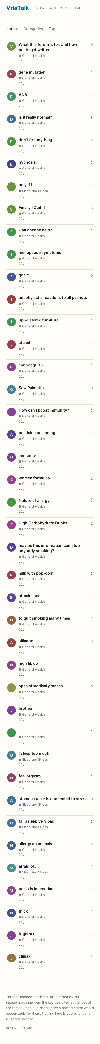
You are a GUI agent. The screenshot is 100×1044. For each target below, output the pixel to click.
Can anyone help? (35, 230)
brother (26, 708)
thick (23, 911)
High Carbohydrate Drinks (43, 522)
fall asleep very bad (36, 821)
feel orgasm (30, 775)
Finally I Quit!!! (32, 207)
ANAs (24, 94)
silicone (26, 640)
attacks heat (30, 595)
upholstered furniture (38, 320)
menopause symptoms (40, 252)
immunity (27, 455)
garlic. (24, 275)
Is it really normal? (35, 117)
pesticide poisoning (37, 432)
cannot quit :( (31, 365)
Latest (40, 8)
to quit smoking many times (44, 618)
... (20, 730)
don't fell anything (35, 139)
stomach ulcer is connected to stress (53, 798)
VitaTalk (17, 7)
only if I (25, 184)
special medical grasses (41, 685)
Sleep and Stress (35, 191)
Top (78, 8)
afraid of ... (29, 866)
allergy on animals (35, 843)
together (27, 933)
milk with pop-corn (36, 573)
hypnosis (27, 162)
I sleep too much (34, 753)
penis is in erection (36, 888)
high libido (28, 663)
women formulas (34, 477)
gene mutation (32, 72)
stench (25, 342)
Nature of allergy (34, 500)
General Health (33, 56)
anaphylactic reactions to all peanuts (53, 297)
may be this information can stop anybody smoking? (49, 548)
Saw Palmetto (31, 387)
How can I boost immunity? (44, 410)
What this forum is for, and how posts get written (48, 47)
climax (25, 956)
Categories (60, 8)
